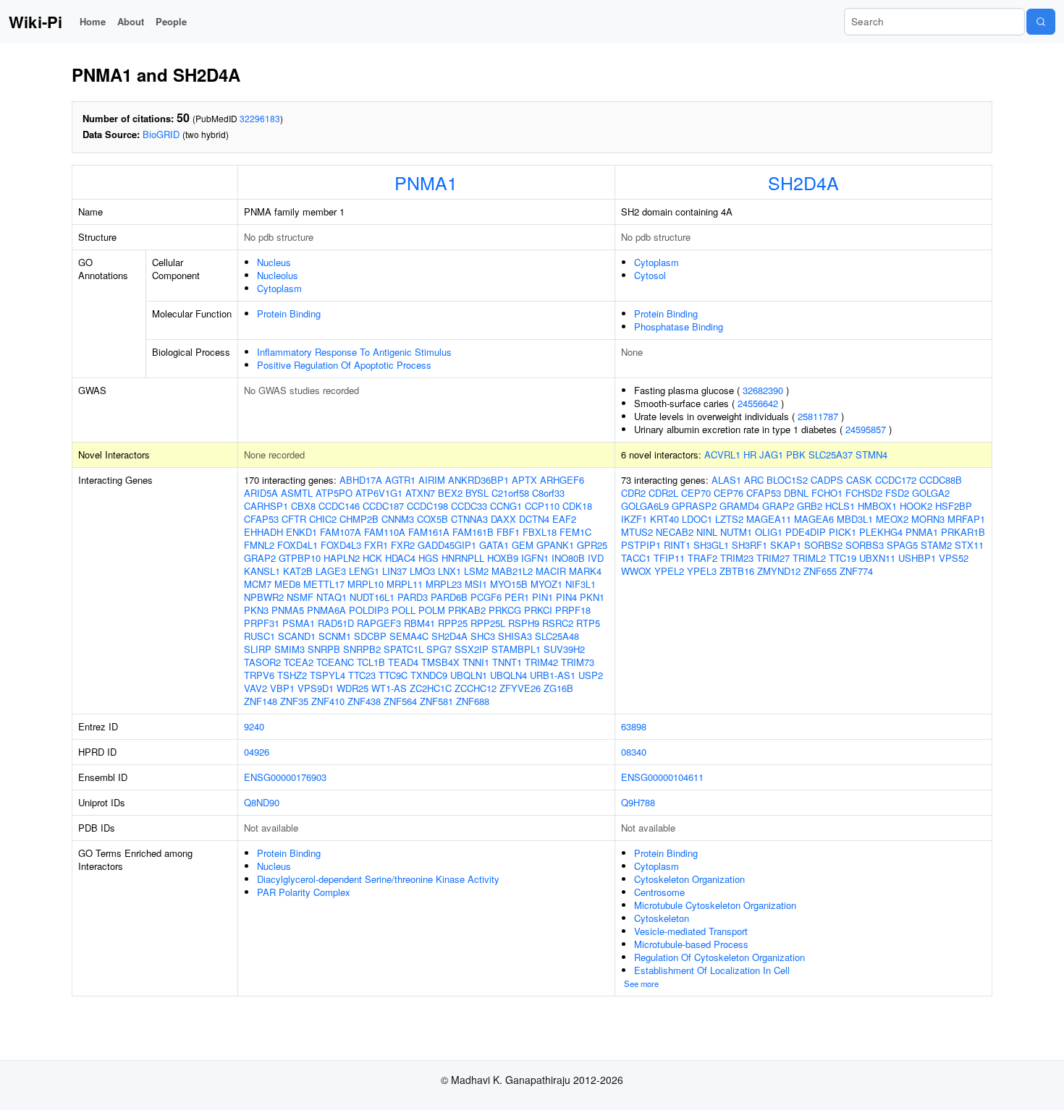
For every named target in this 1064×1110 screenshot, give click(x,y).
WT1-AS (389, 688)
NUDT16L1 (372, 597)
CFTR (294, 519)
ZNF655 (820, 571)
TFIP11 (669, 558)
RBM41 (419, 623)
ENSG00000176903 (285, 777)
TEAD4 (403, 662)
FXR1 (376, 545)
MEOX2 (892, 519)
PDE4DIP (805, 532)
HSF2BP (953, 506)
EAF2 (564, 519)
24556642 (758, 403)
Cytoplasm (279, 288)
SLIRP (257, 649)
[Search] (1040, 22)
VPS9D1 (315, 688)
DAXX (503, 519)
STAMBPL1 (516, 649)
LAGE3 (331, 571)
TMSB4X (440, 662)
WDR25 (352, 688)
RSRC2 (557, 623)
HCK (372, 558)
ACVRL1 (722, 454)
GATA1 (494, 545)
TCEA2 (298, 662)
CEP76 (728, 493)
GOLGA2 (931, 493)
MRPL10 (365, 584)
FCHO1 (827, 493)
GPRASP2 (694, 506)
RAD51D (336, 623)
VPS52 (953, 558)
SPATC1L (403, 649)
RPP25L (487, 623)
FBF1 (508, 532)
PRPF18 (573, 610)
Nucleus (274, 262)
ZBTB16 (736, 571)
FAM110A (384, 532)
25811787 (818, 416)
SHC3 (482, 636)
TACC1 (636, 558)
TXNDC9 (428, 675)
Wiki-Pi (35, 22)
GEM (522, 545)
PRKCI (538, 610)
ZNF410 (328, 701)
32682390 (763, 390)
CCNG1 (506, 506)
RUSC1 (259, 636)
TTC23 (362, 675)
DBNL (796, 493)
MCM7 (257, 584)
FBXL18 (540, 532)
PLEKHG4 (881, 532)
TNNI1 (476, 662)
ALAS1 (726, 480)
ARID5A (261, 493)
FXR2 (403, 545)
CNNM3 (397, 519)
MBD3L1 (855, 519)
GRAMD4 (739, 506)
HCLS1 (840, 506)
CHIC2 (323, 519)
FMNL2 (259, 545)
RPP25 (453, 623)
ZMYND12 (779, 571)
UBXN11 (877, 558)
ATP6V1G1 (378, 493)
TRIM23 (736, 558)
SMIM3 (289, 649)
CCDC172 (895, 480)
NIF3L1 (580, 584)
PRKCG (505, 610)
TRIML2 (809, 558)
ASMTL (297, 493)
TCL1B (371, 662)
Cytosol (650, 275)
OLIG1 (768, 532)
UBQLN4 (508, 675)
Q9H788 (638, 802)
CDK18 (577, 506)
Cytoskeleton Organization (689, 879)
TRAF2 (702, 558)
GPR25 (592, 545)
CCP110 (542, 506)
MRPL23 (444, 584)
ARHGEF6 (562, 480)
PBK (796, 454)
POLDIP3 (369, 610)
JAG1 (771, 454)
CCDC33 (469, 506)
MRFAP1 (966, 519)
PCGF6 (486, 597)
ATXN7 (420, 493)
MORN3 (928, 519)
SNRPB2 (362, 649)
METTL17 (324, 584)
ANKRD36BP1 (478, 480)
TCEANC (335, 662)
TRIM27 (773, 558)
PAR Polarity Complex (303, 892)
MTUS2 (637, 532)
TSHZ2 (292, 675)
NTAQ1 (331, 597)
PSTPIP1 (641, 545)
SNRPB (324, 649)
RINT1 (677, 545)
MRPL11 (405, 584)
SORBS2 (823, 545)
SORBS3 (864, 545)
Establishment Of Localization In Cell (712, 970)
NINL (706, 532)
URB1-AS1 (552, 675)
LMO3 (422, 571)
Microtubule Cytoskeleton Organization (715, 905)
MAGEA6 (814, 519)
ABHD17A (360, 480)
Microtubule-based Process (691, 944)
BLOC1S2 (787, 480)
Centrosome (659, 892)
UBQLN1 (468, 675)
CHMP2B (359, 519)
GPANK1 (555, 545)
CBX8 (303, 506)
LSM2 (476, 571)
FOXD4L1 (297, 545)
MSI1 (476, 584)
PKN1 (592, 597)
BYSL (477, 493)
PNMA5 (287, 610)
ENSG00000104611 (662, 777)
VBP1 (282, 688)
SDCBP (370, 636)
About (130, 21)
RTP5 (588, 623)
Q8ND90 (261, 802)
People (171, 21)
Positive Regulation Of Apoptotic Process (344, 365)
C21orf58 (510, 493)
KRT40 (664, 519)
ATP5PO (334, 493)
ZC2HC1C (431, 688)
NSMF (300, 597)
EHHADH (263, 532)
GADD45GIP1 (447, 545)
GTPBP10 (300, 558)
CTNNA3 (469, 519)
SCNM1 (334, 636)
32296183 (260, 118)
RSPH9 (523, 623)
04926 (256, 752)
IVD (596, 558)
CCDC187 (383, 506)
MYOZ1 (546, 584)
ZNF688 (472, 701)
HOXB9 (502, 558)
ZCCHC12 (476, 688)
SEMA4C (408, 636)
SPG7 (439, 649)
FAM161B (473, 532)
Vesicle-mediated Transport (691, 931)
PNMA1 (425, 182)
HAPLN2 (342, 558)
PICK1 (842, 532)
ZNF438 (364, 701)
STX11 (969, 545)
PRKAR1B (963, 532)
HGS (428, 558)
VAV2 (255, 688)
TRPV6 (259, 675)
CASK (859, 480)
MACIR (551, 571)
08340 (633, 752)
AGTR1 (400, 480)
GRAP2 (260, 558)
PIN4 (566, 597)
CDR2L (663, 493)
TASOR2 (262, 662)
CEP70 (696, 493)
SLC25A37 (830, 454)
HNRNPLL (463, 558)
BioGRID (161, 134)
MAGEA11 (768, 519)
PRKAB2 (467, 610)
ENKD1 (301, 532)
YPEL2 (669, 571)
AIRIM (431, 480)
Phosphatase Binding (678, 326)
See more (641, 983)
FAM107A (340, 532)
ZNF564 (400, 701)
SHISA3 (515, 636)
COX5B (432, 519)
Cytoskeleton (661, 918)
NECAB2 (674, 532)
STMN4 (871, 454)
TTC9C (393, 675)
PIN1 (542, 597)
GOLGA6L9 (645, 506)
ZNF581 (436, 701)
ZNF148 (260, 701)
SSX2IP (472, 649)
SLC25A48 (557, 636)
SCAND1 (297, 636)
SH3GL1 (711, 545)
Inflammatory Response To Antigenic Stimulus (354, 352)
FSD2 (897, 493)
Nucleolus (277, 275)
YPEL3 (702, 571)
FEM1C (575, 532)
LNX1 (449, 571)
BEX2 (450, 493)
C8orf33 (548, 493)
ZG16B (558, 688)
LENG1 (364, 571)
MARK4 (585, 571)
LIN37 (394, 571)
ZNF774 (856, 571)
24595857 (865, 429)
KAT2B (298, 571)
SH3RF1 (749, 545)
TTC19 (842, 558)
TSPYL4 (327, 675)
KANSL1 (262, 571)
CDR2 (633, 493)
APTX (524, 480)
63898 (633, 726)
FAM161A (428, 532)
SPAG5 (902, 545)
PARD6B (449, 597)
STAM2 (936, 545)
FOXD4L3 (341, 545)
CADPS (827, 480)
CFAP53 (261, 519)
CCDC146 (339, 506)
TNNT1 (507, 662)
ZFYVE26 (520, 688)
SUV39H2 (564, 649)
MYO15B (509, 584)
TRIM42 (541, 662)
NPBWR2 (264, 597)
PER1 (516, 597)
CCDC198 (427, 506)
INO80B (568, 558)
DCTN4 (534, 519)
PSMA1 (298, 623)
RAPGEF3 (379, 623)
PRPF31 (261, 623)
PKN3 (256, 610)
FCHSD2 (863, 493)
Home (93, 21)
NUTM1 (736, 532)
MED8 (287, 584)
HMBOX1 (877, 506)
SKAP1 (785, 545)
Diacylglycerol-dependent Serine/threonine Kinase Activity (378, 879)
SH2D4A (803, 182)
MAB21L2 (512, 571)
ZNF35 (294, 701)
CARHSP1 (266, 506)
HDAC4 (400, 558)
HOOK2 (916, 506)
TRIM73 (577, 662)
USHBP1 (917, 558)
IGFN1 (535, 558)
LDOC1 (697, 519)
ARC (754, 480)
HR (749, 454)
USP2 (590, 675)
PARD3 (412, 597)
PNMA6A (326, 610)
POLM (431, 610)
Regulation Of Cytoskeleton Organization (719, 957)
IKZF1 (634, 519)
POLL (403, 610)
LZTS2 (729, 519)
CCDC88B (940, 480)
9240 (254, 726)
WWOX (636, 571)
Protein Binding (289, 313)
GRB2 (809, 506)
